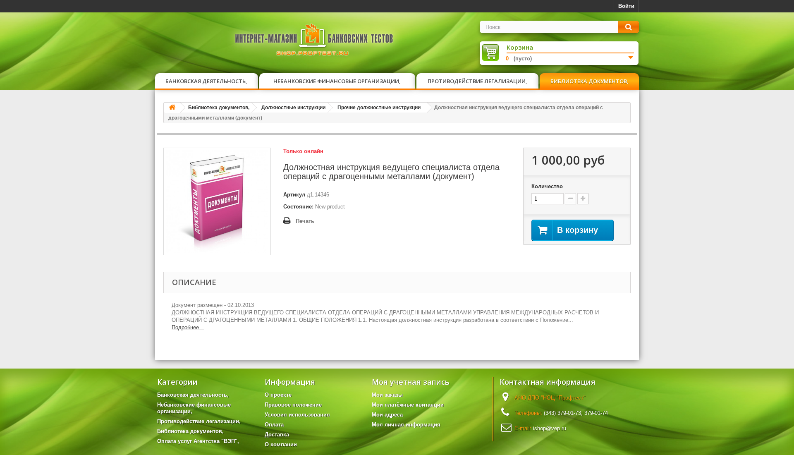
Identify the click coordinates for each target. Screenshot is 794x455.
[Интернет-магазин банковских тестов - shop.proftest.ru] (314, 41)
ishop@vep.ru (549, 428)
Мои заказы (387, 395)
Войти (626, 6)
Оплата (274, 424)
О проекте (278, 395)
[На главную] (172, 108)
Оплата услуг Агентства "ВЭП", (198, 441)
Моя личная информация (406, 424)
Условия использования (297, 415)
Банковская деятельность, (206, 81)
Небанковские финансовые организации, (337, 81)
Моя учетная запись (411, 382)
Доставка (277, 434)
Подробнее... (188, 327)
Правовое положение (293, 405)
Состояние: (298, 207)
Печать (305, 221)
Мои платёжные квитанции (408, 405)
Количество (547, 186)
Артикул (294, 195)
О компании (281, 444)
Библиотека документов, (589, 81)
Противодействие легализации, (477, 81)
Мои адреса (387, 415)
